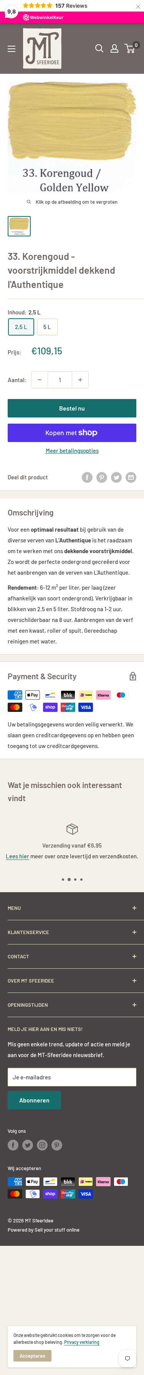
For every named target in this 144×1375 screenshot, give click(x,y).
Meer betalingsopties (72, 450)
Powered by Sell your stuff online (43, 1230)
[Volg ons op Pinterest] (56, 1145)
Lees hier (17, 856)
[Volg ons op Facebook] (13, 1145)
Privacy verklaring (81, 1342)
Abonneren (34, 1100)
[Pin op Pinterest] (101, 477)
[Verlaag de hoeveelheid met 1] (39, 380)
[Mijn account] (114, 48)
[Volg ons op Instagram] (42, 1145)
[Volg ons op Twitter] (27, 1145)
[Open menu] (11, 49)
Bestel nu (72, 408)
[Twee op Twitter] (116, 477)
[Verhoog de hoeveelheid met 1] (80, 380)
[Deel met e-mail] (131, 477)
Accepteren (32, 1356)
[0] (130, 48)
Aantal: (17, 379)
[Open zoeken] (99, 48)
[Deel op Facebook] (87, 477)
